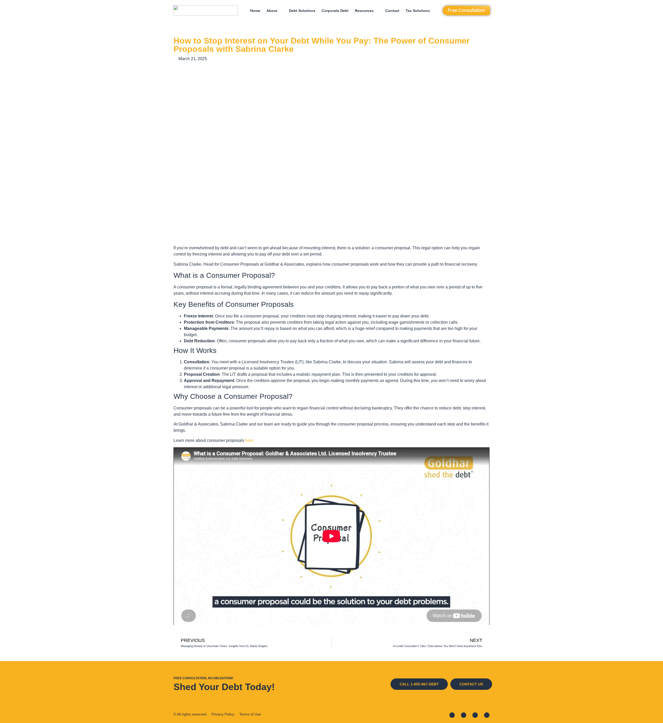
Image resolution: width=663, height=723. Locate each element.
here (249, 440)
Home (255, 11)
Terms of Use (250, 714)
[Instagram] (475, 715)
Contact (392, 11)
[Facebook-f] (452, 715)
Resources (364, 11)
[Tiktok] (486, 715)
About (271, 11)
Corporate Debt (335, 11)
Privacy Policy (223, 714)
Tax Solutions (418, 11)
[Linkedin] (463, 715)
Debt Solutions (302, 11)
